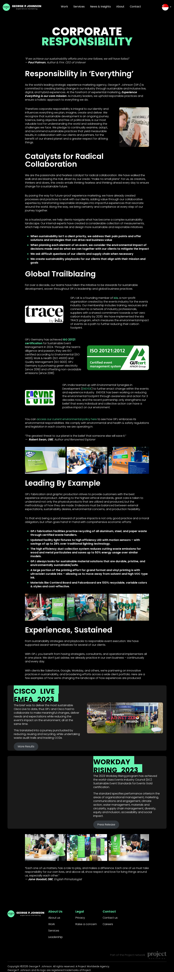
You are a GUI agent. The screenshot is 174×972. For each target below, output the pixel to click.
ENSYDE (87, 389)
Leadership (55, 937)
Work (64, 6)
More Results (26, 746)
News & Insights (100, 6)
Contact (135, 6)
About (120, 6)
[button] (167, 7)
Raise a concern (86, 924)
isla (116, 298)
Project (129, 955)
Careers (108, 924)
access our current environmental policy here (67, 419)
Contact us (110, 918)
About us (54, 918)
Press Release (106, 824)
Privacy (80, 918)
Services (79, 6)
